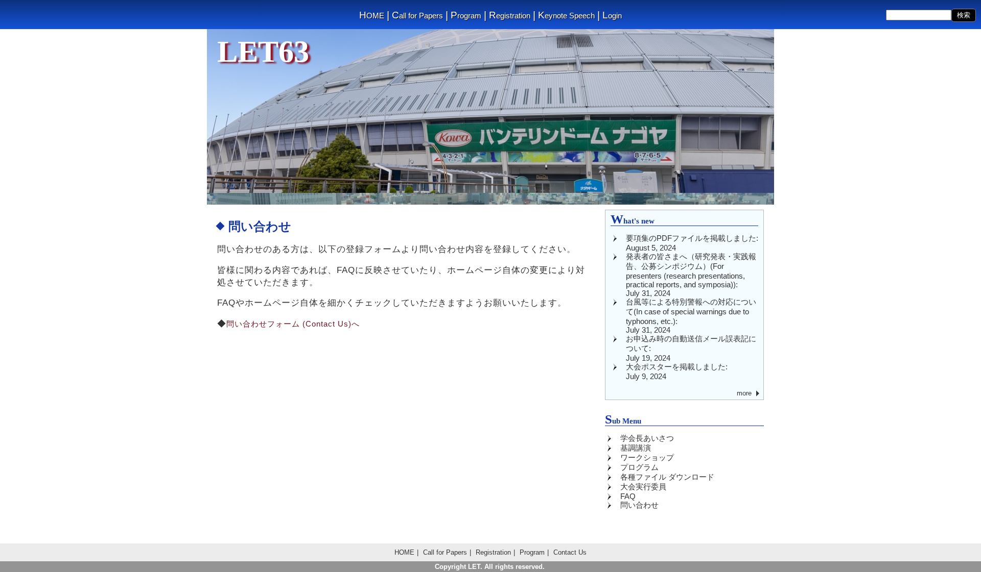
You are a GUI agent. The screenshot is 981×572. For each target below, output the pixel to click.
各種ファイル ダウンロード (667, 476)
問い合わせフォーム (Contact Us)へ (293, 323)
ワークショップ (647, 457)
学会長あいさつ (647, 438)
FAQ (628, 496)
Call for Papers (417, 15)
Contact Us (570, 552)
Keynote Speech (566, 15)
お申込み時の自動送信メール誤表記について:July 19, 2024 (691, 348)
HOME (371, 15)
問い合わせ (639, 505)
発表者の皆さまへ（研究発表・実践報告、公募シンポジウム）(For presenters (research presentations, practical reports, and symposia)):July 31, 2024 (691, 274)
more (744, 393)
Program (466, 15)
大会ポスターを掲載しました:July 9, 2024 (677, 371)
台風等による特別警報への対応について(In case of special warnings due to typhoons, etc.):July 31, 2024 (691, 315)
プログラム (639, 467)
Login (612, 15)
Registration (509, 15)
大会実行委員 (643, 486)
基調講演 (635, 447)
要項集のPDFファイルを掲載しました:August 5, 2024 (692, 243)
